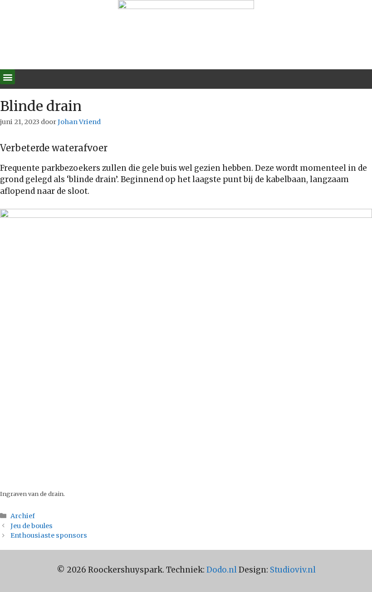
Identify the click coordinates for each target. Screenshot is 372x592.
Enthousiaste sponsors (48, 535)
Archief (22, 516)
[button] (7, 76)
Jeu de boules (31, 526)
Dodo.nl (221, 570)
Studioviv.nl (293, 570)
